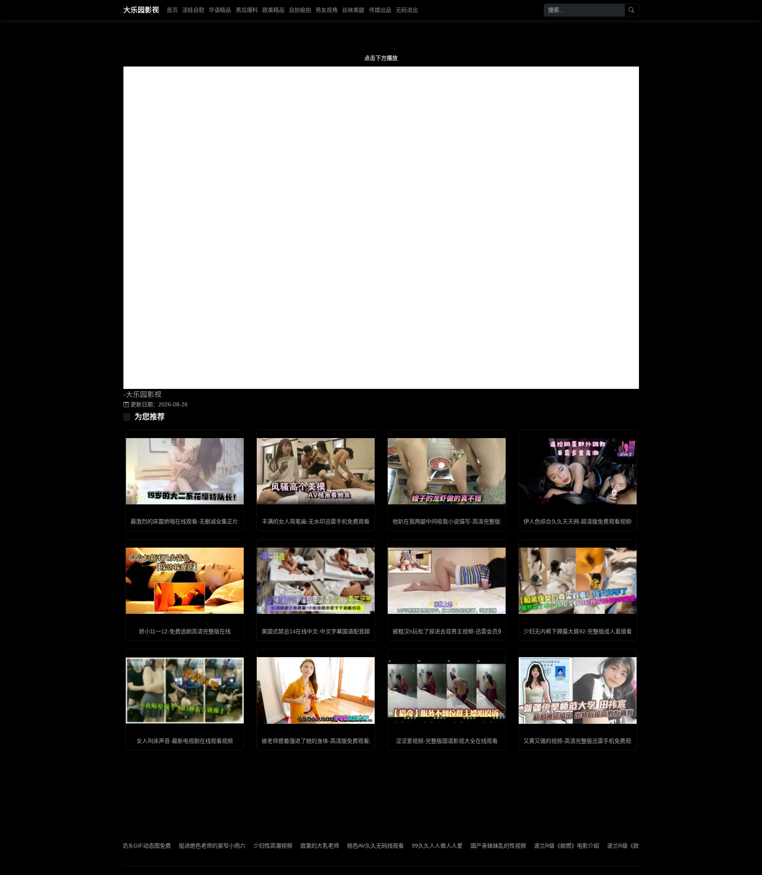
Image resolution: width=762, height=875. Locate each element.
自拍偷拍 (300, 10)
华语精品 (220, 10)
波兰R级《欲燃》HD (603, 845)
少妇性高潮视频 (244, 845)
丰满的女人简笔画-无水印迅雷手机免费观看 (315, 521)
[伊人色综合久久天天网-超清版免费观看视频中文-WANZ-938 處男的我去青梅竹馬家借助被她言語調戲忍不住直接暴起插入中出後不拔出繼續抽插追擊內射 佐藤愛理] (578, 471)
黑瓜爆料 (247, 10)
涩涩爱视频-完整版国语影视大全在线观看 (447, 741)
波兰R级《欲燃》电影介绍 (537, 845)
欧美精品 (273, 10)
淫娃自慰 (193, 10)
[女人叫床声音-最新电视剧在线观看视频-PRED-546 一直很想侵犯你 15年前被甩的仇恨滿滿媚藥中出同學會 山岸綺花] (185, 690)
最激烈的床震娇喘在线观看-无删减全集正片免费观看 (195, 521)
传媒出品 (380, 10)
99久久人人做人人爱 (408, 845)
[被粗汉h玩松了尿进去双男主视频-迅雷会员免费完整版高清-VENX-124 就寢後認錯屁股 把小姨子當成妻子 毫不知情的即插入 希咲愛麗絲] (447, 581)
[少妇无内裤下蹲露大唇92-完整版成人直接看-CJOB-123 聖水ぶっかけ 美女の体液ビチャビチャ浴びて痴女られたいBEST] (578, 581)
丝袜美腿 (353, 10)
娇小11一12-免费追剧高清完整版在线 (185, 631)
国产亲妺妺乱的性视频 (469, 845)
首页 (172, 10)
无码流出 (407, 10)
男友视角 (327, 10)
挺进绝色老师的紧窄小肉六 (183, 845)
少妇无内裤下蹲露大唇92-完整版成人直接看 (577, 631)
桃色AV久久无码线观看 (346, 845)
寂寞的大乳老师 (290, 845)
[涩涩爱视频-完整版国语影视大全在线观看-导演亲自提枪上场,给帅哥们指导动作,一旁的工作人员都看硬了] (447, 690)
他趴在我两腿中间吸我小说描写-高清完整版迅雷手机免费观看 (469, 521)
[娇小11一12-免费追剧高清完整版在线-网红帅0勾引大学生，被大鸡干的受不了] (185, 581)
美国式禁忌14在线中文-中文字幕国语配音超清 (318, 631)
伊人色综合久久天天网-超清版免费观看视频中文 (582, 521)
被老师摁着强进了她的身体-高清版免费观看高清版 (324, 741)
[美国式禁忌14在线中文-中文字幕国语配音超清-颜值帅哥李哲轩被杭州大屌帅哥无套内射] (316, 581)
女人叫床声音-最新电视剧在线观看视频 (185, 741)
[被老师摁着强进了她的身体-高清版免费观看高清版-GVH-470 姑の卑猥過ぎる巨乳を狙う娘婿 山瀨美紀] (316, 690)
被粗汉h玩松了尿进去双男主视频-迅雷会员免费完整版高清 (465, 631)
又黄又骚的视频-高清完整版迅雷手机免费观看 (580, 741)
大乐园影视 (141, 10)
